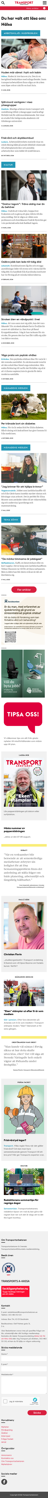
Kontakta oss (7, 1458)
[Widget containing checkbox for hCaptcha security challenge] (20, 1401)
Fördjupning (7, 1430)
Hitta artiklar (32, 8)
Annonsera (6, 1455)
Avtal (3, 1442)
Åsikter (4, 1433)
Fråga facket (7, 1439)
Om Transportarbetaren (12, 1461)
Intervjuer (5, 1436)
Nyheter (5, 1427)
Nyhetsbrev (6, 1464)
